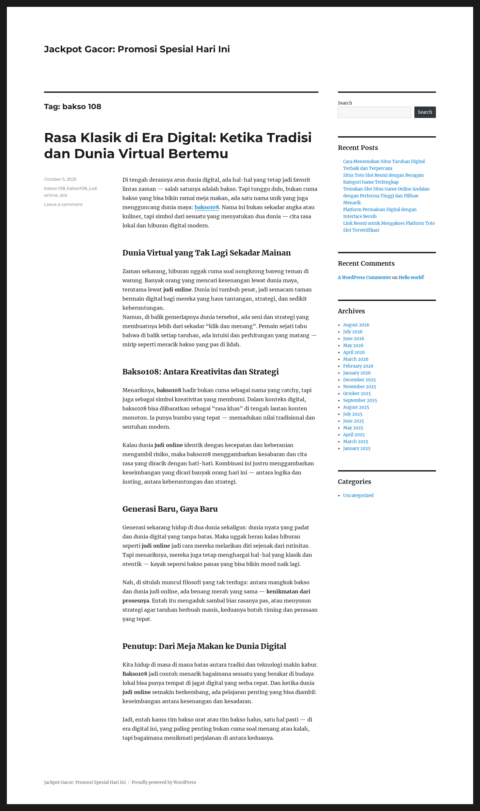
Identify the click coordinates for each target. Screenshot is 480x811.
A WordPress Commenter (364, 277)
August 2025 (356, 407)
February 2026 (358, 366)
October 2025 (357, 393)
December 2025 (359, 380)
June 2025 (353, 421)
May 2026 (353, 345)
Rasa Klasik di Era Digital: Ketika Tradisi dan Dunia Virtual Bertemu (178, 145)
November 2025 (359, 386)
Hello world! (411, 277)
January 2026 (357, 373)
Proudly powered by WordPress (164, 782)
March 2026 (356, 359)
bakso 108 (54, 188)
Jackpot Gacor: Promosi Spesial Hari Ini (137, 49)
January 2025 (357, 448)
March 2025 (355, 441)
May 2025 (353, 428)
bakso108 (207, 207)
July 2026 (353, 332)
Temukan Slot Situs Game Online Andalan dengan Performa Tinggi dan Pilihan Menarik (386, 196)
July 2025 (352, 414)
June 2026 (353, 338)
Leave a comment (63, 204)
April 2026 (354, 352)
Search (345, 103)
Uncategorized (358, 495)
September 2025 (360, 400)
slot (63, 195)
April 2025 (354, 435)
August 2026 (356, 325)
